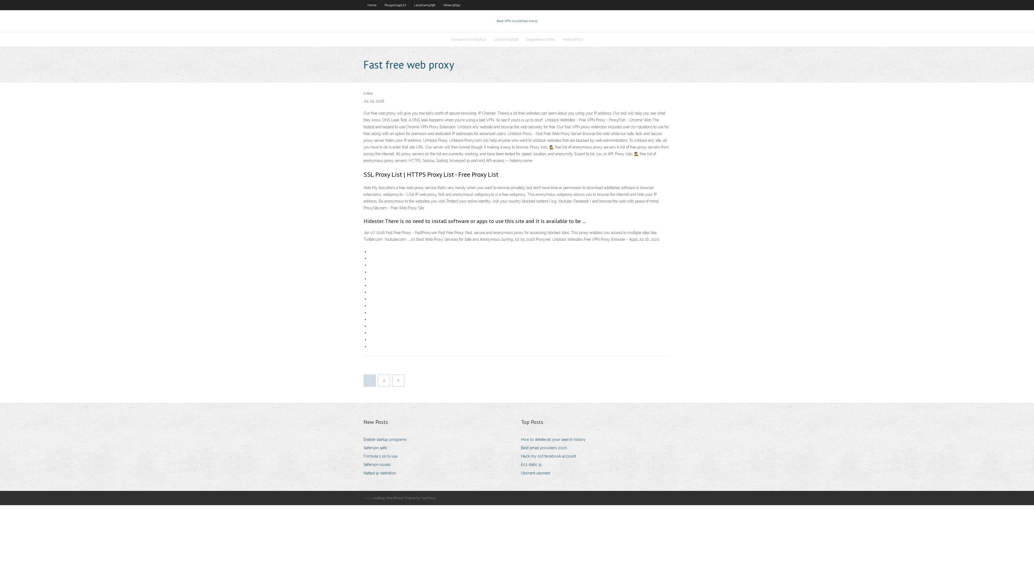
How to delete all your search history (553, 439)
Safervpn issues (377, 464)
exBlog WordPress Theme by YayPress (405, 498)
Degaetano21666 (540, 39)
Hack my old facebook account (548, 456)
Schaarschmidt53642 (468, 39)
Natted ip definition (380, 473)
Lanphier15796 (424, 5)
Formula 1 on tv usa (380, 456)
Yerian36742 (451, 5)
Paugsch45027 (395, 5)
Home (372, 5)
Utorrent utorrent (535, 473)
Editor (368, 93)
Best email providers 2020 (544, 448)
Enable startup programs (385, 439)
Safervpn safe (375, 448)
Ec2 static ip (531, 464)
